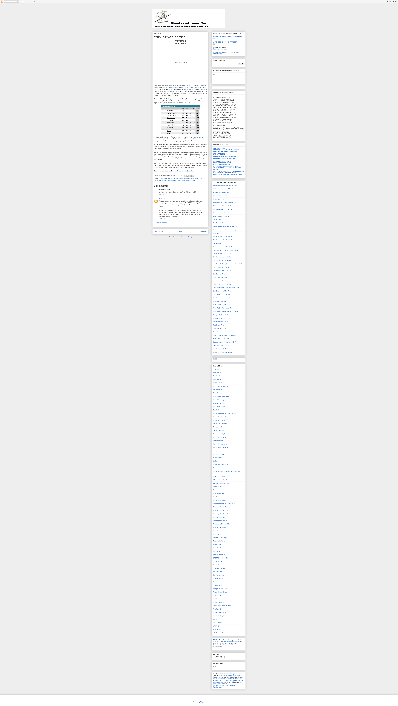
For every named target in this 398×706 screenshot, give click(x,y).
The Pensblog (217, 609)
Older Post (203, 231)
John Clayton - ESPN (220, 277)
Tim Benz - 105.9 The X (221, 345)
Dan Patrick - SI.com (220, 223)
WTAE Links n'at (218, 633)
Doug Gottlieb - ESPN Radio (222, 236)
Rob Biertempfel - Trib (220, 321)
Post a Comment (162, 222)
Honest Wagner (218, 440)
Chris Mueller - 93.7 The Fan (222, 209)
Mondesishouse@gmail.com (186, 171)
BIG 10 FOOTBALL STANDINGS (224, 158)
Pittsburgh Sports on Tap (221, 514)
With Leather (217, 629)
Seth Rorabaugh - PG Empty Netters (225, 335)
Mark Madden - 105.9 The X (222, 304)
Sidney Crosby (181, 180)
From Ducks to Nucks (220, 423)
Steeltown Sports (218, 582)
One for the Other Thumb (221, 483)
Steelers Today (218, 578)
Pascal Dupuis (158, 180)
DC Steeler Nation (219, 406)
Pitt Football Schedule (226, 643)
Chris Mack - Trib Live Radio (222, 206)
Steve (160, 198)
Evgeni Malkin (163, 178)
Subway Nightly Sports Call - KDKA (224, 342)
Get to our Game (218, 430)
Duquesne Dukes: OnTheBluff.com (224, 413)
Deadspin (216, 410)
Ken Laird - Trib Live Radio (222, 298)
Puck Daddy (217, 534)
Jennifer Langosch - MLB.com (223, 257)
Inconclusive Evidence (220, 447)
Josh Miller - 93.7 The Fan (222, 294)
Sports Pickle (217, 561)
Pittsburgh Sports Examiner (222, 507)
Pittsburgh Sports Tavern (221, 517)
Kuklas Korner (217, 457)
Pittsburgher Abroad (219, 527)
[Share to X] (189, 176)
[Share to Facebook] (191, 176)
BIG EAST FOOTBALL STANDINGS (225, 156)
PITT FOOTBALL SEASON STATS (224, 173)
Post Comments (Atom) (184, 237)
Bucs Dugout (217, 393)
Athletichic (216, 369)
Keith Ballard (183, 178)
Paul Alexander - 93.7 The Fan (223, 318)
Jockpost (216, 451)
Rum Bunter (217, 551)
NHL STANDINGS (219, 148)
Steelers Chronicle (219, 568)
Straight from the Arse (220, 589)
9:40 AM (161, 194)
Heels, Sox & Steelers (220, 437)
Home (181, 231)
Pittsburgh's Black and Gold (222, 524)
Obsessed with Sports (220, 480)
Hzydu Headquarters (220, 444)
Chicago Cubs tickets (230, 680)
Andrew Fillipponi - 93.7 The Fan (224, 189)
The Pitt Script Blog (219, 612)
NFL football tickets (225, 675)
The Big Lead (217, 599)
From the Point (218, 427)
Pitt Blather (216, 497)
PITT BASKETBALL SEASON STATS (225, 166)
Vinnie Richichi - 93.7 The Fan (223, 352)
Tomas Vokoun (190, 180)
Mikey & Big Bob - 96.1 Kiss (222, 315)
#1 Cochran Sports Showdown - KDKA (225, 185)
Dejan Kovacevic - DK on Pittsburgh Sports (227, 230)
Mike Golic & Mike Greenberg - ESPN (225, 311)
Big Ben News (217, 376)
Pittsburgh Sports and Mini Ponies (224, 503)
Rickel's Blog (217, 544)
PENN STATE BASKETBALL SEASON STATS (228, 171)
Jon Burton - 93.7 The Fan (222, 291)
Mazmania (216, 468)
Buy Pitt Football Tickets (232, 641)
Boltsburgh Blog (218, 383)
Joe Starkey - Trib (219, 274)
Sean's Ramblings (219, 554)
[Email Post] (180, 175)
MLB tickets (230, 677)
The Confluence (218, 602)
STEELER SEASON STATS (222, 163)
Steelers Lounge (218, 575)
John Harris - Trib (219, 281)
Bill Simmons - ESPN (220, 196)
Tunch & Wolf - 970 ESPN (221, 349)
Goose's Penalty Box (220, 434)
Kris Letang (190, 178)
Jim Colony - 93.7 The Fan (222, 260)
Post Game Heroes (219, 531)
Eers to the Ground (219, 417)
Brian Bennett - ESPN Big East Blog (224, 202)
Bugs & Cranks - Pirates (221, 396)
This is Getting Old (219, 616)
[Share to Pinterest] (193, 176)
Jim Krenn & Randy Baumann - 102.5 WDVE (227, 264)
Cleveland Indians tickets (226, 679)
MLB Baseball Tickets (220, 667)
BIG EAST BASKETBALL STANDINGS (226, 150)
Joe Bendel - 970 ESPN (221, 267)
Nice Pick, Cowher (219, 476)
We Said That (217, 623)
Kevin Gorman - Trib (219, 301)
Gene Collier (217, 243)
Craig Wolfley (217, 219)
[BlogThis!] (187, 176)
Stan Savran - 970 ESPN (221, 338)
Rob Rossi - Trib (218, 325)
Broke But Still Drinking (220, 386)
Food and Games (219, 420)
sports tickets (237, 674)
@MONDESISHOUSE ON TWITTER (225, 42)
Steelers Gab (217, 571)
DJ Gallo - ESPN (218, 233)
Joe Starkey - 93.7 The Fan (222, 270)
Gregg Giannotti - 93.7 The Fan (223, 247)
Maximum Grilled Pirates (221, 464)
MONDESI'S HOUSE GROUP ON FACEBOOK (228, 37)
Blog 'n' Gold (217, 379)
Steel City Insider (218, 565)
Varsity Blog (217, 619)
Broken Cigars (218, 389)
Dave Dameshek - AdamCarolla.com (225, 226)
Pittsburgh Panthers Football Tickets (225, 645)
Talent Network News (220, 592)
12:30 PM (162, 218)
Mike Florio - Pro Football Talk (223, 308)
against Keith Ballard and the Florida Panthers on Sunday (188, 87)
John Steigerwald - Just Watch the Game (226, 287)
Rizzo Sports (217, 548)
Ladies (215, 461)
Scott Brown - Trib (219, 332)
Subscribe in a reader (220, 49)
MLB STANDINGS (219, 155)
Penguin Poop (217, 486)
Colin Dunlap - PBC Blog (221, 216)
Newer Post (158, 231)
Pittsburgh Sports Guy (220, 510)
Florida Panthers (173, 178)
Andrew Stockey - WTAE (221, 192)
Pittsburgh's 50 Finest (220, 520)
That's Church (217, 595)
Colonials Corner (218, 403)
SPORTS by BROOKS (220, 558)
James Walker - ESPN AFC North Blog (225, 250)
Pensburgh (216, 490)
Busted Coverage (219, 400)
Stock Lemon (217, 585)
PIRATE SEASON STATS (221, 164)
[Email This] (185, 176)
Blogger (202, 702)
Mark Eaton (198, 178)
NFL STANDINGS (219, 153)
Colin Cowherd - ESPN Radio (222, 213)
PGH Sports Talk (218, 493)
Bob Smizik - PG (218, 199)
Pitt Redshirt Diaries (219, 500)
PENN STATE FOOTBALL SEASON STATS (227, 174)
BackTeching (217, 372)
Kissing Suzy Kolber (219, 454)
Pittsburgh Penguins (170, 180)
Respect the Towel (219, 541)
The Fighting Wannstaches (222, 606)
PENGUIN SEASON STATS (222, 161)
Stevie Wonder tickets (220, 684)
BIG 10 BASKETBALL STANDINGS (225, 151)
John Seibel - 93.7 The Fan (222, 284)
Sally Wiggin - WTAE (220, 328)
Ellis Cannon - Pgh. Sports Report (224, 240)
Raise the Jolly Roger (220, 537)
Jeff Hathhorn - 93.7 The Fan (222, 253)
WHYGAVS (216, 626)
